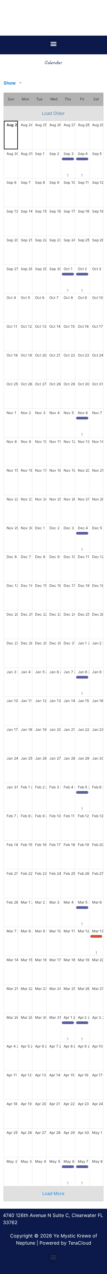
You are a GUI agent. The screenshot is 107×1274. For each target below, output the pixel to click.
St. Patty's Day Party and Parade (97, 938)
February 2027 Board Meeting (83, 794)
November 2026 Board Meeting (83, 419)
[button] (54, 43)
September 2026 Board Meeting (69, 160)
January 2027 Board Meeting (83, 678)
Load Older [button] (53, 113)
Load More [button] (53, 1193)
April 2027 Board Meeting (69, 1024)
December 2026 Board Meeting (83, 534)
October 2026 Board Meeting (69, 275)
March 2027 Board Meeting (83, 909)
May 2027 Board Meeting (69, 1168)
